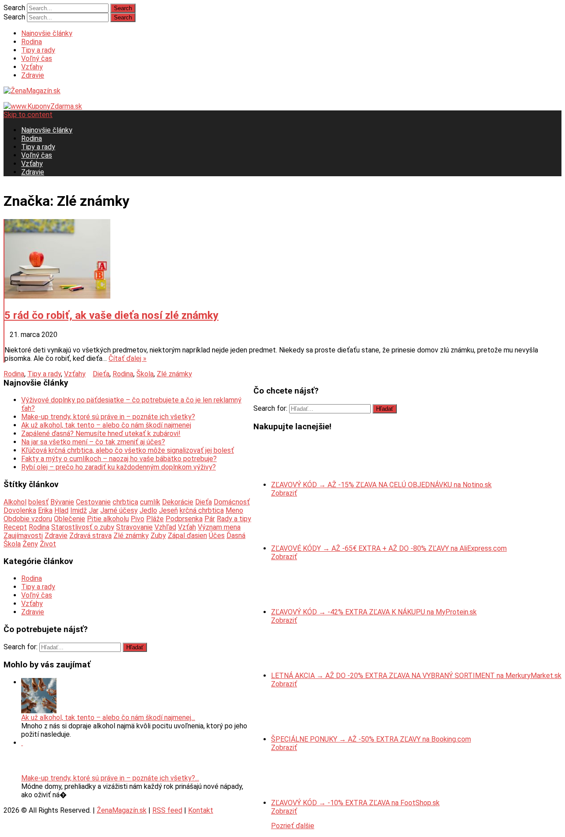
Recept (15, 527)
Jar (93, 510)
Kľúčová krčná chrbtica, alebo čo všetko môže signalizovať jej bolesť (127, 450)
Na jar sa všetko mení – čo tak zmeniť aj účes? (93, 442)
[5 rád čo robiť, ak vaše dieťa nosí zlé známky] (282, 259)
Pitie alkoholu (108, 519)
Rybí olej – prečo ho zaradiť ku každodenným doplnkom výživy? (118, 467)
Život (48, 544)
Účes (217, 535)
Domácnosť (232, 502)
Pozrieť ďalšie (292, 826)
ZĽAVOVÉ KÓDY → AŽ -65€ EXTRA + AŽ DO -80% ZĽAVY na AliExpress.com (389, 548)
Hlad (61, 510)
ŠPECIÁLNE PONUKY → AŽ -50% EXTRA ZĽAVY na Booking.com (371, 739)
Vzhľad (165, 527)
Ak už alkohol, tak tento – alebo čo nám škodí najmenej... (108, 717)
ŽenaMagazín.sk (122, 810)
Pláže (155, 519)
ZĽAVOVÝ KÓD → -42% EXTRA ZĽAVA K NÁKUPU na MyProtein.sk (374, 612)
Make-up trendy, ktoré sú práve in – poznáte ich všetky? (108, 417)
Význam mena (219, 527)
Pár (209, 519)
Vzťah (187, 527)
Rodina (31, 42)
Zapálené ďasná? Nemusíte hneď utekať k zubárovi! (101, 433)
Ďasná (235, 535)
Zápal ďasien (187, 535)
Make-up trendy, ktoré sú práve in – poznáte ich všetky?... (110, 778)
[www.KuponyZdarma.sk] (43, 106)
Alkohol (15, 502)
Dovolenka (20, 510)
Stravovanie (134, 527)
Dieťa (101, 374)
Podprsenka (184, 519)
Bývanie (62, 502)
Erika (45, 510)
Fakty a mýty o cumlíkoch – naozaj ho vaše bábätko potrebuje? (119, 458)
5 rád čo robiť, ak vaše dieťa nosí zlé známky (111, 315)
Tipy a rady (38, 50)
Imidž (78, 510)
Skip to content (28, 114)
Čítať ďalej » (128, 358)
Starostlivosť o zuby (82, 527)
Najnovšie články (46, 33)
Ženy (30, 544)
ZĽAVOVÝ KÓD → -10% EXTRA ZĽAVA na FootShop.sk (355, 803)
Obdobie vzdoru (28, 519)
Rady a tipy (234, 519)
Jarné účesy (119, 510)
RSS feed (167, 810)
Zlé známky (174, 374)
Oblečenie (69, 519)
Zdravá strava (90, 535)
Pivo (137, 519)
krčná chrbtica (202, 510)
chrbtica (125, 502)
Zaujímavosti (23, 535)
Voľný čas (36, 58)
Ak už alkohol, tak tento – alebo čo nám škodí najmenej (106, 425)
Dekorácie (177, 502)
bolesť (38, 502)
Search (14, 8)
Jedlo (148, 510)
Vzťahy (32, 67)
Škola (145, 374)
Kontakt (200, 810)
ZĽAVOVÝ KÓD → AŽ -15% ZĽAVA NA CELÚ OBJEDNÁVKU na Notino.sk (381, 485)
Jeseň (168, 510)
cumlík (150, 502)
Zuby (158, 535)
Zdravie (32, 75)
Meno (234, 510)
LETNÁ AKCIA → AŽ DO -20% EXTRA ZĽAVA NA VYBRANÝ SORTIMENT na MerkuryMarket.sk (416, 675)
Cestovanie (93, 502)
